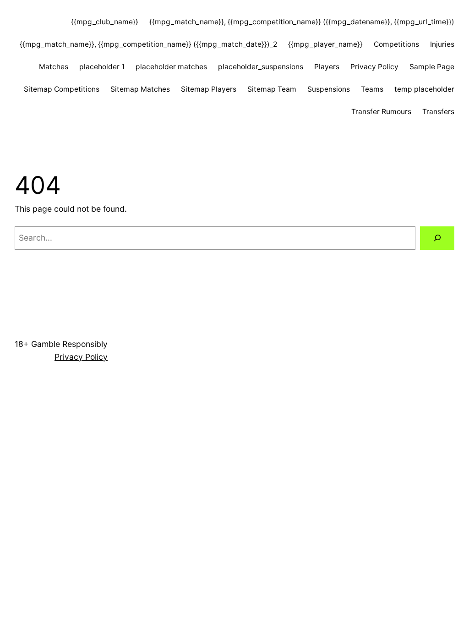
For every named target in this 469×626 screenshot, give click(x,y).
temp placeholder (424, 89)
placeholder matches (171, 66)
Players (326, 66)
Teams (372, 89)
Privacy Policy (374, 66)
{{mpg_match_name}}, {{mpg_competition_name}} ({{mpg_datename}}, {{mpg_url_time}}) (301, 21)
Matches (53, 66)
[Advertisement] (234, 448)
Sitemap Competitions (61, 89)
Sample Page (431, 66)
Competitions (396, 44)
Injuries (442, 44)
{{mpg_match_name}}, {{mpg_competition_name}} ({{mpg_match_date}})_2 (148, 44)
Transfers (438, 111)
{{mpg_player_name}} (325, 44)
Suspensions (328, 89)
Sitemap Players (208, 89)
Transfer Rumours (381, 111)
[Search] (437, 238)
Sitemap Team (271, 89)
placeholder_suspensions (260, 66)
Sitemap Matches (140, 89)
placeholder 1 (102, 66)
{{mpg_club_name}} (104, 21)
